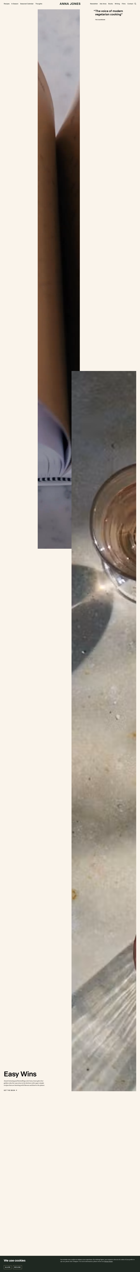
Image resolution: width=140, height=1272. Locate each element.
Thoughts (38, 4)
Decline (17, 1267)
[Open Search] (135, 4)
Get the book (9, 1090)
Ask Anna (103, 4)
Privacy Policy (108, 1261)
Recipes (7, 4)
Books (110, 4)
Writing (117, 4)
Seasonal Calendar (27, 4)
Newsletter (94, 4)
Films (124, 4)
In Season (14, 4)
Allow (7, 1267)
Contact (130, 4)
